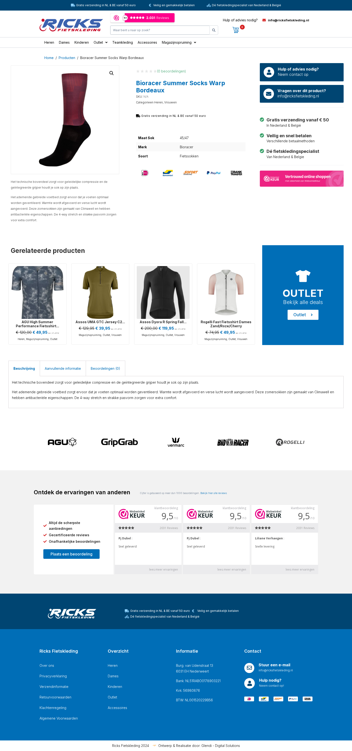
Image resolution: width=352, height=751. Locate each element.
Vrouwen (170, 102)
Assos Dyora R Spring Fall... (163, 322)
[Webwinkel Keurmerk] (302, 178)
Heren (158, 102)
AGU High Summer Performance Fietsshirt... (37, 324)
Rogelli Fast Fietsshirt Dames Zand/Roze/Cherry (226, 324)
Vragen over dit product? (302, 90)
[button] (111, 73)
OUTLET (303, 293)
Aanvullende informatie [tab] (63, 368)
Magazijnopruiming (37, 339)
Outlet (53, 339)
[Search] (214, 30)
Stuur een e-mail (274, 664)
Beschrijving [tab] (24, 368)
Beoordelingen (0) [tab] (105, 368)
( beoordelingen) (171, 71)
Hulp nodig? (270, 680)
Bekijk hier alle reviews (213, 493)
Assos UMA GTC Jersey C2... (100, 322)
